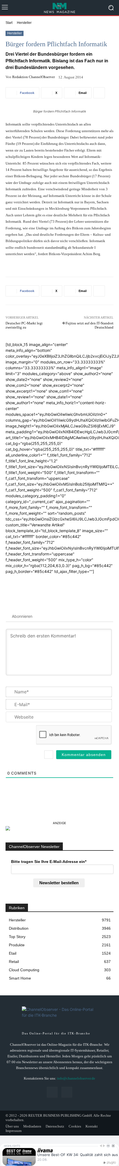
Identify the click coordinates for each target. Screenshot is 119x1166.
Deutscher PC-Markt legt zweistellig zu (24, 325)
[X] (66, 1092)
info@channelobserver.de (76, 1078)
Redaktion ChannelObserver (33, 77)
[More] (99, 92)
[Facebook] (52, 1092)
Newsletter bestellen (59, 882)
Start (9, 23)
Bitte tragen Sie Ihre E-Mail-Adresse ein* (48, 861)
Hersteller (24, 23)
